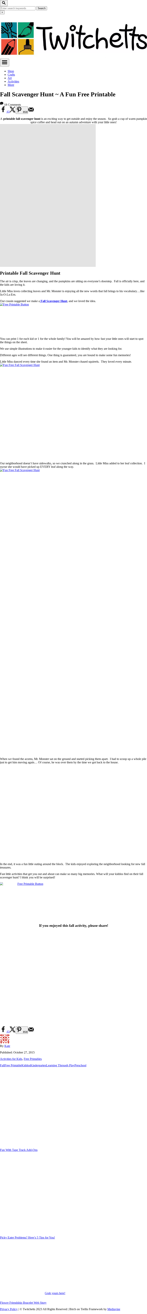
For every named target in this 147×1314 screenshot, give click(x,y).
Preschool (80, 1065)
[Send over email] (31, 111)
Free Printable (13, 1065)
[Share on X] (13, 111)
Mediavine (113, 1309)
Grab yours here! (55, 1293)
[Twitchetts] (73, 56)
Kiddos (25, 1065)
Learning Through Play (60, 1065)
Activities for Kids (11, 1058)
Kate (7, 1046)
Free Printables (33, 1058)
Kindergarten (38, 1065)
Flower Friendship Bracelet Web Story (23, 1302)
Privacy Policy (9, 1309)
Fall (2, 1065)
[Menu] (4, 62)
